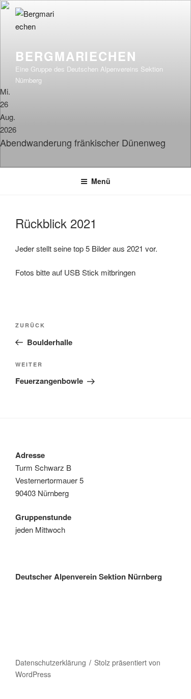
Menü (101, 181)
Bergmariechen (76, 56)
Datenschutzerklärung (50, 662)
